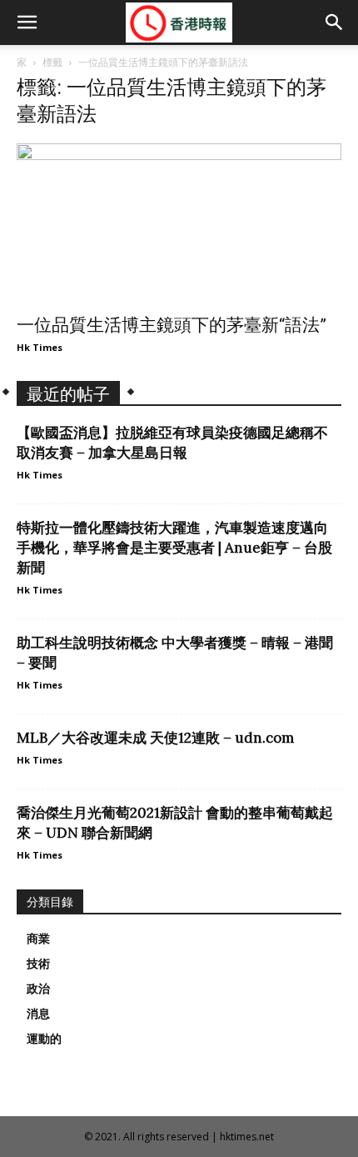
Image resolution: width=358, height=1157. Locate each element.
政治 (38, 988)
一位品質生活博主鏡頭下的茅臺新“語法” (171, 325)
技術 (38, 963)
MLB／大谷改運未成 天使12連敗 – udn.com (155, 738)
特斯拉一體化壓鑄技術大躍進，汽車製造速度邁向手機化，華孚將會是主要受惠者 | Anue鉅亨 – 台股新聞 (174, 547)
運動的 (44, 1038)
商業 (38, 938)
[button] (26, 22)
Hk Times (39, 347)
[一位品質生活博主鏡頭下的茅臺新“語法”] (179, 223)
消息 (38, 1013)
